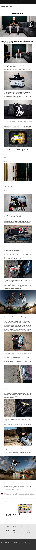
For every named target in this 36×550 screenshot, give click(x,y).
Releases (23, 2)
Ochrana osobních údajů (17, 543)
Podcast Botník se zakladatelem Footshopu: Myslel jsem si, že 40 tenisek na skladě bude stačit (10, 514)
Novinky (2, 2)
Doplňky (11, 2)
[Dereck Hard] (1, 493)
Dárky (14, 2)
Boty (4, 2)
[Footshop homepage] (18, 1)
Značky (16, 2)
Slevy (26, 2)
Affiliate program (27, 543)
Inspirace (19, 2)
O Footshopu (27, 542)
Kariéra (26, 544)
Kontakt (26, 547)
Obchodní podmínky (16, 544)
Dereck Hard (6, 492)
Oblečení (7, 2)
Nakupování (15, 542)
